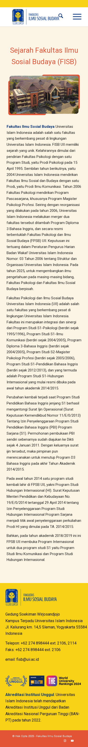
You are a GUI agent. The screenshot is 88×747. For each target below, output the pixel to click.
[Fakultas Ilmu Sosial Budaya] (36, 16)
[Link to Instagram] (64, 741)
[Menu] (74, 16)
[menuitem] (61, 16)
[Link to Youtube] (72, 741)
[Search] (61, 16)
